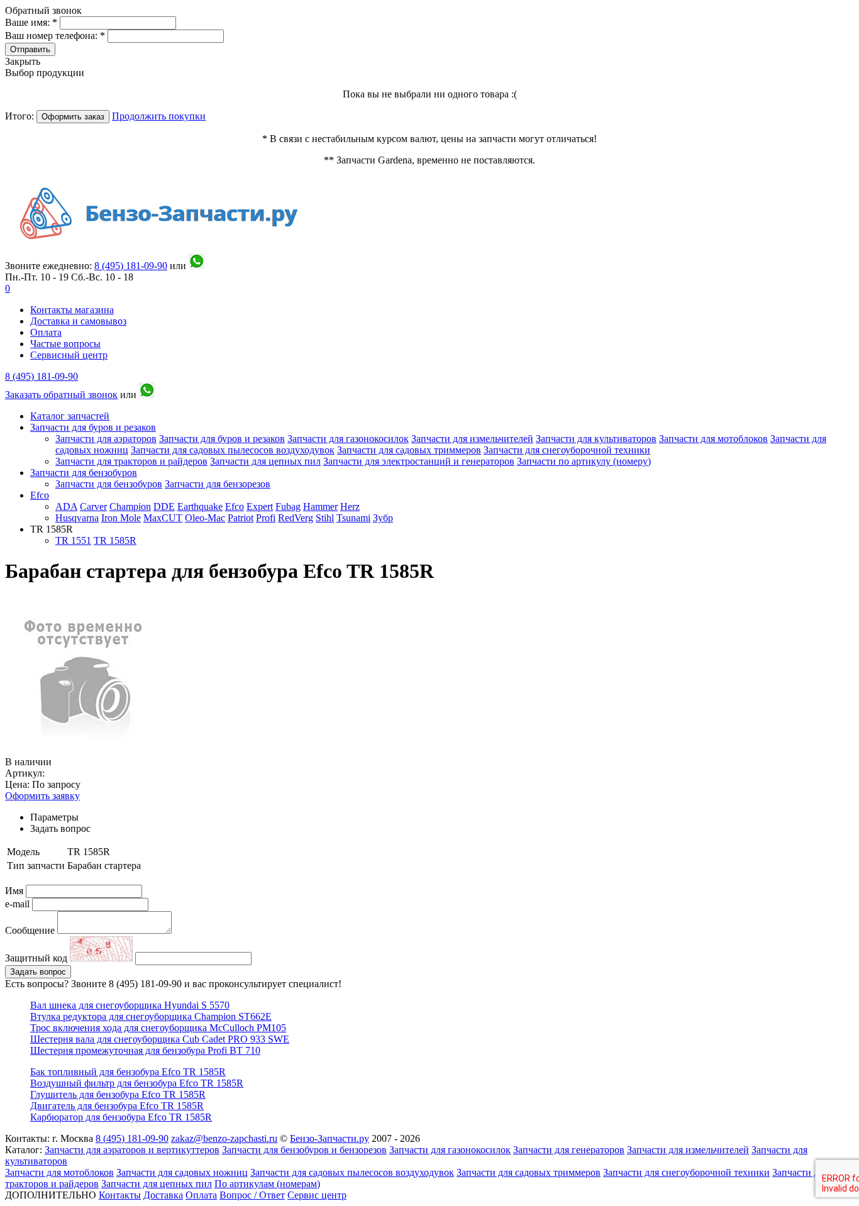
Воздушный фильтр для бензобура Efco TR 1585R (136, 1083)
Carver (93, 506)
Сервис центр (316, 1195)
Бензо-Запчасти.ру (329, 1138)
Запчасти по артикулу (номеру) (584, 461)
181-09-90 (130, 265)
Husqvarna (77, 517)
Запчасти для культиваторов (596, 438)
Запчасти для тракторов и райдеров (131, 461)
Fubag (288, 506)
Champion (130, 506)
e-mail (18, 904)
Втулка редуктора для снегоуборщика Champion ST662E (151, 1016)
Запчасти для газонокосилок (348, 438)
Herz (350, 506)
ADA (66, 506)
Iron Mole (121, 517)
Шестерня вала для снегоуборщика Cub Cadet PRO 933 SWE (159, 1039)
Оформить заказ (73, 116)
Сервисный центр (69, 355)
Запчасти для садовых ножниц (182, 1172)
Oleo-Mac (205, 517)
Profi (265, 517)
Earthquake (200, 506)
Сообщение (30, 930)
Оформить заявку (42, 795)
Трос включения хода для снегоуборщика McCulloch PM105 (158, 1027)
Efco (39, 495)
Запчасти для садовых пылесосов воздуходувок (233, 450)
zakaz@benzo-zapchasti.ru (224, 1138)
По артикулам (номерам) (267, 1183)
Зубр (383, 517)
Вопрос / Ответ (252, 1195)
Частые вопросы (65, 343)
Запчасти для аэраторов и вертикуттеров (132, 1149)
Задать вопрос (38, 971)
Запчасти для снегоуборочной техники (567, 450)
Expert (260, 506)
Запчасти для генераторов (568, 1149)
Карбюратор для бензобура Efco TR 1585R (121, 1117)
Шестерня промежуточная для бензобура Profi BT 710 (145, 1050)
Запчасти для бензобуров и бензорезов (304, 1149)
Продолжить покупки (159, 116)
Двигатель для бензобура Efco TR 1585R (117, 1105)
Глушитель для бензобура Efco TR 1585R (118, 1094)
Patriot (240, 517)
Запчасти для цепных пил (265, 461)
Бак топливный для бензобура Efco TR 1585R (128, 1071)
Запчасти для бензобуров (83, 472)
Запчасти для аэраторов (106, 438)
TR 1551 (73, 540)
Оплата (46, 332)
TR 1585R (115, 540)
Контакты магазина (72, 309)
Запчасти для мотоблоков (713, 438)
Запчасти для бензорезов (217, 484)
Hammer (320, 506)
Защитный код (37, 958)
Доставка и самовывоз (78, 321)
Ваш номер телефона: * (56, 35)
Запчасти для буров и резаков (93, 427)
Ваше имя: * (32, 22)
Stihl (325, 517)
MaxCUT (162, 517)
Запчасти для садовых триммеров (409, 450)
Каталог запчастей (69, 416)
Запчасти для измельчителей (472, 438)
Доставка (163, 1195)
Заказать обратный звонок (61, 394)
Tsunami (353, 517)
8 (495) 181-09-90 (41, 376)
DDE (164, 506)
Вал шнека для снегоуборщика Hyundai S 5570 (130, 1005)
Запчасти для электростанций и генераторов (418, 461)
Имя (15, 890)
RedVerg (295, 517)
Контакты (120, 1195)
